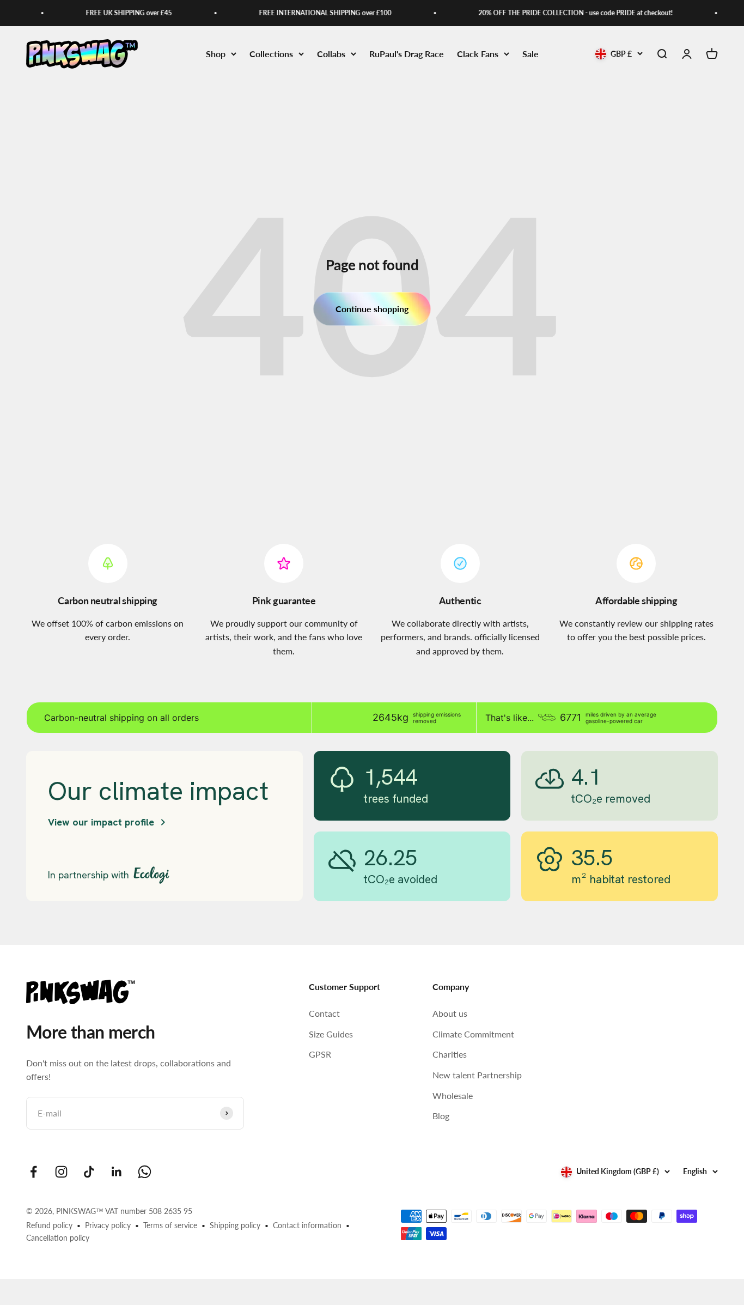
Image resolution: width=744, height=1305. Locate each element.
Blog (440, 1115)
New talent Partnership (477, 1075)
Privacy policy (108, 1225)
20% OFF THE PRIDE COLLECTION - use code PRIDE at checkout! (566, 13)
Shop (215, 53)
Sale (530, 53)
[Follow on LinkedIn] (116, 1171)
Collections (271, 53)
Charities (449, 1054)
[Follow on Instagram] (61, 1171)
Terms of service (170, 1225)
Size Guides (331, 1034)
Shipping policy (235, 1225)
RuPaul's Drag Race (406, 53)
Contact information (307, 1225)
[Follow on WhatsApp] (144, 1171)
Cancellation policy (57, 1237)
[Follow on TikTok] (89, 1171)
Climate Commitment (473, 1034)
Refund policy (49, 1225)
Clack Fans (477, 53)
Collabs (331, 53)
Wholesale (452, 1095)
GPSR (320, 1054)
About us (449, 1013)
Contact (324, 1013)
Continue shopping (372, 309)
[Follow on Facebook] (33, 1171)
